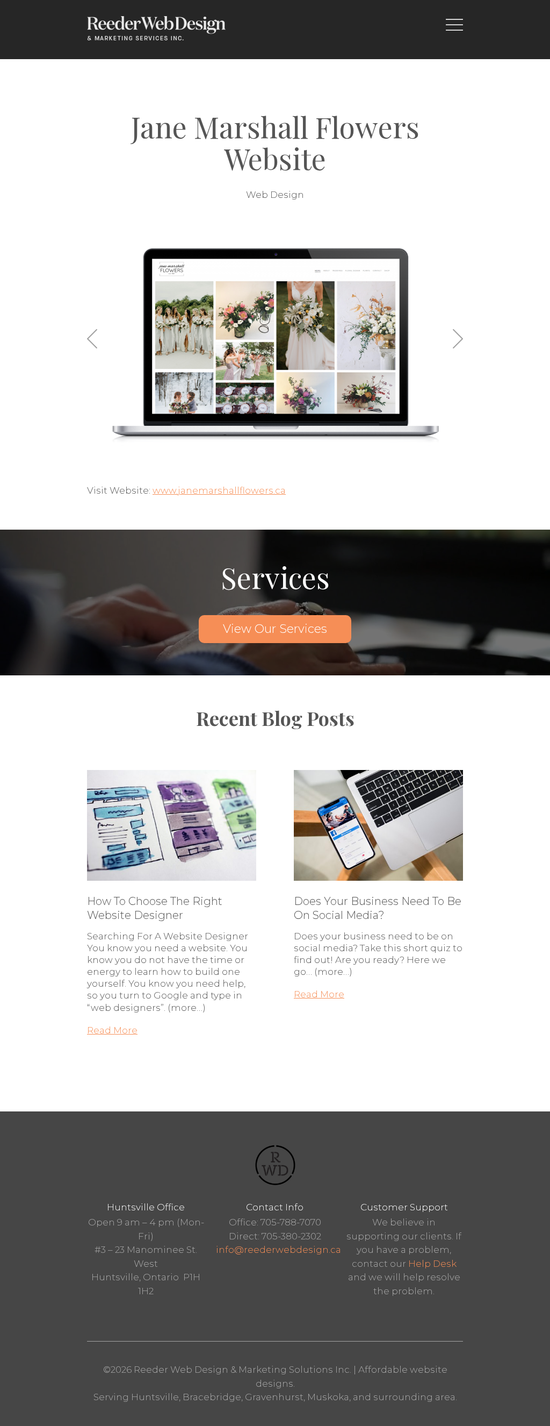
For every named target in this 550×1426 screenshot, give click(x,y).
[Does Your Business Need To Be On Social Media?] (378, 888)
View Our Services (275, 629)
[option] (275, 344)
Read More (112, 1030)
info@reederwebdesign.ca (278, 1249)
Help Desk (432, 1263)
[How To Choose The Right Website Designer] (171, 888)
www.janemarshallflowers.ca (219, 490)
